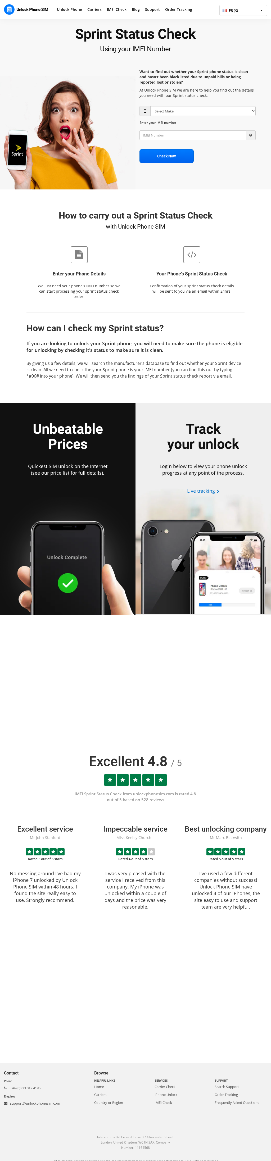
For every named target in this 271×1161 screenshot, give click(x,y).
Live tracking (201, 491)
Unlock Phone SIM (28, 9)
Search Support (227, 1086)
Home (99, 1086)
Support (152, 9)
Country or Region (108, 1102)
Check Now (166, 156)
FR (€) (233, 10)
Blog (136, 9)
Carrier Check (165, 1086)
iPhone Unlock (166, 1094)
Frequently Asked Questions (237, 1102)
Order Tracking (178, 9)
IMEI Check (117, 9)
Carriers (94, 9)
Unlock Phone (69, 9)
